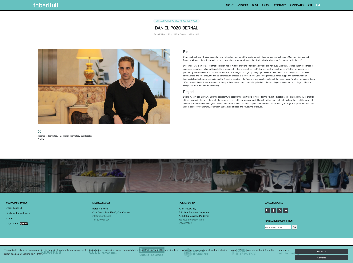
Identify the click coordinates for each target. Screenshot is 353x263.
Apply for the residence (18, 213)
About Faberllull (14, 208)
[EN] (318, 5)
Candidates (297, 5)
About (230, 5)
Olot (255, 5)
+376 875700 (185, 223)
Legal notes (12, 223)
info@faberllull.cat (101, 216)
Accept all (321, 251)
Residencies (279, 5)
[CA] (309, 5)
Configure (321, 257)
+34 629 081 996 (100, 219)
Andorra (242, 5)
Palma (266, 5)
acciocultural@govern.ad (191, 219)
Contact (10, 218)
